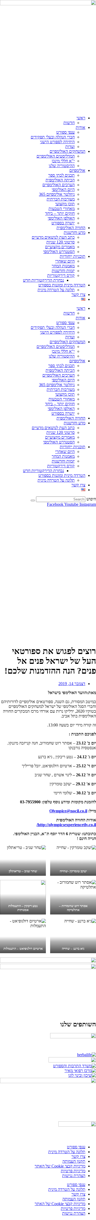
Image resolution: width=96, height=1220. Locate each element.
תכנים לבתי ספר (61, 175)
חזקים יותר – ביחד (60, 213)
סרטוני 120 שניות (60, 242)
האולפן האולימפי (61, 218)
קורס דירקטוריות (61, 275)
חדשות (69, 122)
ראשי (81, 118)
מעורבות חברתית (61, 199)
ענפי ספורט (65, 132)
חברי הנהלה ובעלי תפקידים (53, 137)
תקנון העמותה (73, 1161)
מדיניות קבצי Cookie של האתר (60, 1166)
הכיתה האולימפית (60, 180)
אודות (80, 127)
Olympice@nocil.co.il (68, 811)
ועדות (70, 146)
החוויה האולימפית (71, 227)
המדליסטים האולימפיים (56, 156)
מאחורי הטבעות (62, 208)
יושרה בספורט (63, 223)
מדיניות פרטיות (73, 1171)
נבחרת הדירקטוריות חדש (43, 280)
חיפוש (91, 499)
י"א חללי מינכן (63, 161)
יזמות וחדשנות (63, 270)
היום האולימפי (63, 189)
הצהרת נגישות (73, 1175)
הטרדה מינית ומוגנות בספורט (61, 285)
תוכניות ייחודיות (72, 256)
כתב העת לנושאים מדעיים (53, 237)
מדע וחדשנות (74, 232)
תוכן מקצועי (65, 204)
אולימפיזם (77, 170)
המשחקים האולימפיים (67, 151)
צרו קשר (78, 294)
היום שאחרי (65, 261)
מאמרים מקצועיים (60, 247)
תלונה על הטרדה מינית (56, 289)
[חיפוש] (33, 500)
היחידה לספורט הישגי (57, 142)
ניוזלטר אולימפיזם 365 (57, 194)
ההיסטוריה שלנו (62, 165)
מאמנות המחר (63, 266)
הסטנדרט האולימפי (59, 251)
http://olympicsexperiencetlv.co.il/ (66, 824)
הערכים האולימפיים (58, 184)
